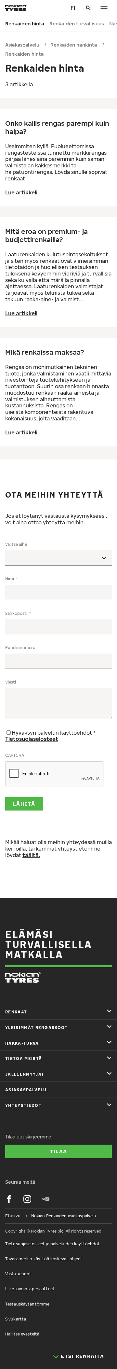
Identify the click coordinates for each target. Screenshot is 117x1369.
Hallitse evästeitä (22, 1334)
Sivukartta (15, 1319)
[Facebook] (9, 1199)
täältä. (31, 855)
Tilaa (58, 1151)
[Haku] (88, 8)
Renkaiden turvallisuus (76, 23)
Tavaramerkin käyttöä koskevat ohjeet (43, 1258)
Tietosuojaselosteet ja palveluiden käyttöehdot (52, 1243)
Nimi (10, 578)
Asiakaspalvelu (22, 45)
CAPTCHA (14, 755)
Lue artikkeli (21, 192)
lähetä (24, 804)
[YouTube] (45, 1199)
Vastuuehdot (18, 1273)
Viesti (10, 682)
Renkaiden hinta (24, 23)
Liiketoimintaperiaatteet (30, 1288)
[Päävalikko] (104, 8)
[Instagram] (27, 1199)
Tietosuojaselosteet (31, 739)
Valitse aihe (16, 544)
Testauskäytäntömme (27, 1304)
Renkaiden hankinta (73, 45)
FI (73, 8)
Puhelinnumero (20, 647)
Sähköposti (16, 613)
